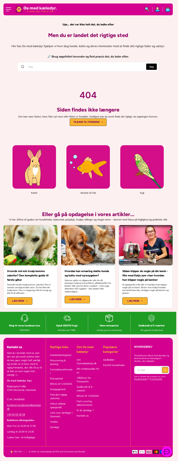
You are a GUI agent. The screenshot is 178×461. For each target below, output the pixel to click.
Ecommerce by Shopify (74, 451)
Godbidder (109, 359)
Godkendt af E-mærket (85, 388)
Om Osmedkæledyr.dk (86, 361)
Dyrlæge (54, 427)
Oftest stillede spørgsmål (58, 405)
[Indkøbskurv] (166, 9)
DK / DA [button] (18, 451)
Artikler (54, 421)
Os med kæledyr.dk (46, 451)
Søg (151, 66)
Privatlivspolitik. (156, 379)
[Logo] (36, 9)
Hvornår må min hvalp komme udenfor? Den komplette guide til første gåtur (27, 275)
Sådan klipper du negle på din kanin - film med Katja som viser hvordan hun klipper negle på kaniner (145, 275)
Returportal (56, 378)
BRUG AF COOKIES (61, 383)
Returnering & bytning (58, 362)
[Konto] (157, 9)
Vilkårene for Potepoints (84, 379)
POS (57, 451)
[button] (165, 370)
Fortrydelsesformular (61, 371)
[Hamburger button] (9, 9)
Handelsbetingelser (61, 355)
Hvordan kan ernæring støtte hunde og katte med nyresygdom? (87, 273)
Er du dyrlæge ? (85, 410)
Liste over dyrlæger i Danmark (61, 414)
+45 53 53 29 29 (16, 414)
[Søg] (147, 9)
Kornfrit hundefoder (114, 365)
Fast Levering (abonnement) (84, 403)
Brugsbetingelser (141, 379)
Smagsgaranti (58, 389)
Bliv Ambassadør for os (88, 370)
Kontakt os (83, 415)
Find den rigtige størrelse (58, 396)
